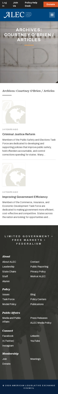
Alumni (5, 281)
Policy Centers (38, 299)
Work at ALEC (38, 276)
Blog (33, 294)
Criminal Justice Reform (18, 134)
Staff (5, 276)
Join (4, 359)
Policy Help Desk (31, 4)
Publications (37, 304)
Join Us (15, 4)
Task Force (8, 299)
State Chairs (9, 271)
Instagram (8, 345)
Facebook (7, 336)
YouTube (35, 341)
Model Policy (9, 304)
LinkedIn (34, 336)
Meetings (35, 359)
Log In (4, 4)
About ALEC (9, 262)
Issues (5, 294)
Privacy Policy (38, 271)
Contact (34, 262)
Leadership (8, 266)
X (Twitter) (8, 341)
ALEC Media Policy (40, 322)
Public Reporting (39, 266)
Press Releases (38, 318)
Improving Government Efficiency (25, 196)
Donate (51, 4)
